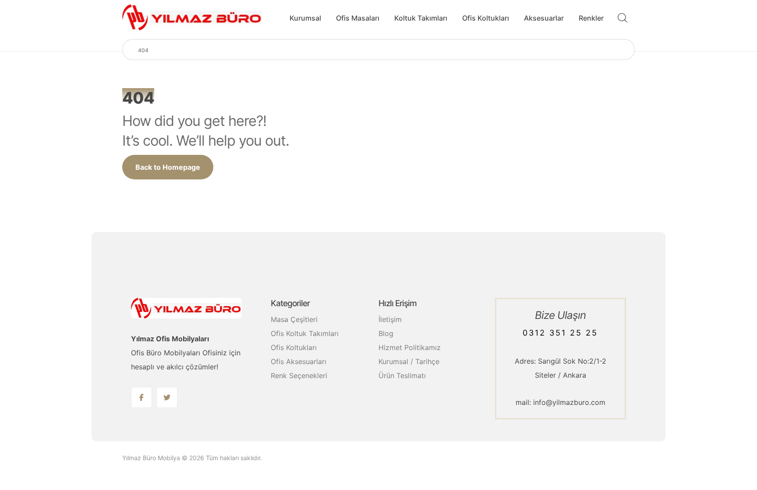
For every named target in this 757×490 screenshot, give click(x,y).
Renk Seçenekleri (299, 375)
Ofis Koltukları (294, 347)
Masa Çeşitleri (294, 319)
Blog (385, 333)
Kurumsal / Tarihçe (408, 361)
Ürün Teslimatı (402, 375)
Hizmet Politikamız (409, 347)
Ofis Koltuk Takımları (305, 333)
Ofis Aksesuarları (298, 361)
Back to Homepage (167, 167)
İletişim (390, 319)
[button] (141, 397)
